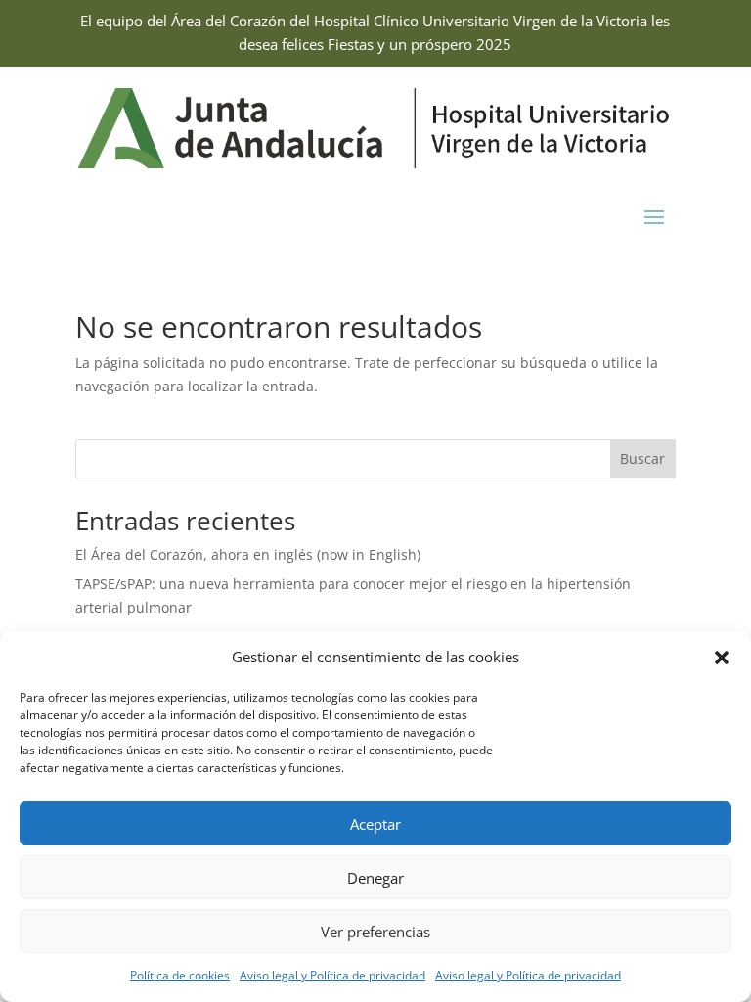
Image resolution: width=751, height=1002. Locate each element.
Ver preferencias (375, 931)
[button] (721, 657)
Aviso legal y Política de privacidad (332, 975)
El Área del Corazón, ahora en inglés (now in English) (247, 554)
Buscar (642, 458)
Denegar (375, 878)
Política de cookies (180, 975)
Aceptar (375, 824)
